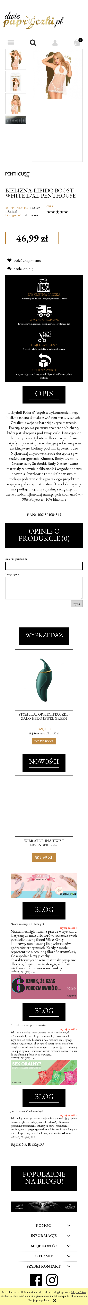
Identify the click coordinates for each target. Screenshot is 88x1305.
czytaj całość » (68, 928)
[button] (11, 43)
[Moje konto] (55, 43)
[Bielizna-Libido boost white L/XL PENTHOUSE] (16, 59)
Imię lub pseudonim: (16, 559)
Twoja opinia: (12, 574)
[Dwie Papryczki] (33, 19)
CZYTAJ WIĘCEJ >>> (23, 972)
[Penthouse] (17, 174)
